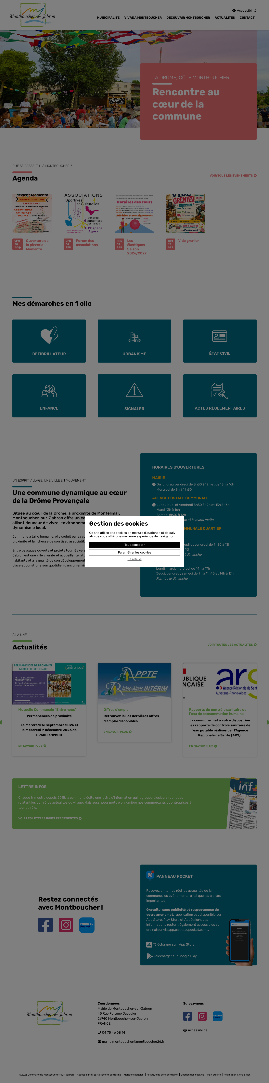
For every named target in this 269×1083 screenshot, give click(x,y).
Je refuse (135, 559)
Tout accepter (134, 545)
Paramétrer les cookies (134, 552)
